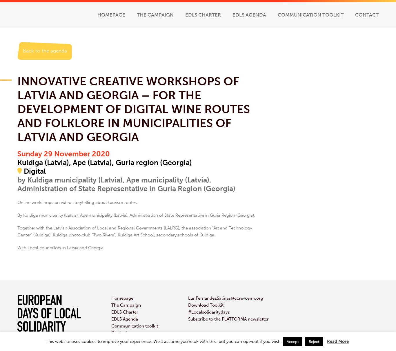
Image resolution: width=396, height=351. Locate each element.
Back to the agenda (45, 51)
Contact (367, 15)
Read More (338, 341)
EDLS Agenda (249, 15)
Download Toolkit (206, 305)
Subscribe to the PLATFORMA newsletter (228, 319)
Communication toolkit (311, 15)
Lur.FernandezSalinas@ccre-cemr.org (225, 298)
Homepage (111, 15)
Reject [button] (314, 341)
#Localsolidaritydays (209, 312)
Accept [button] (293, 341)
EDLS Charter (203, 15)
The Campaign (155, 15)
